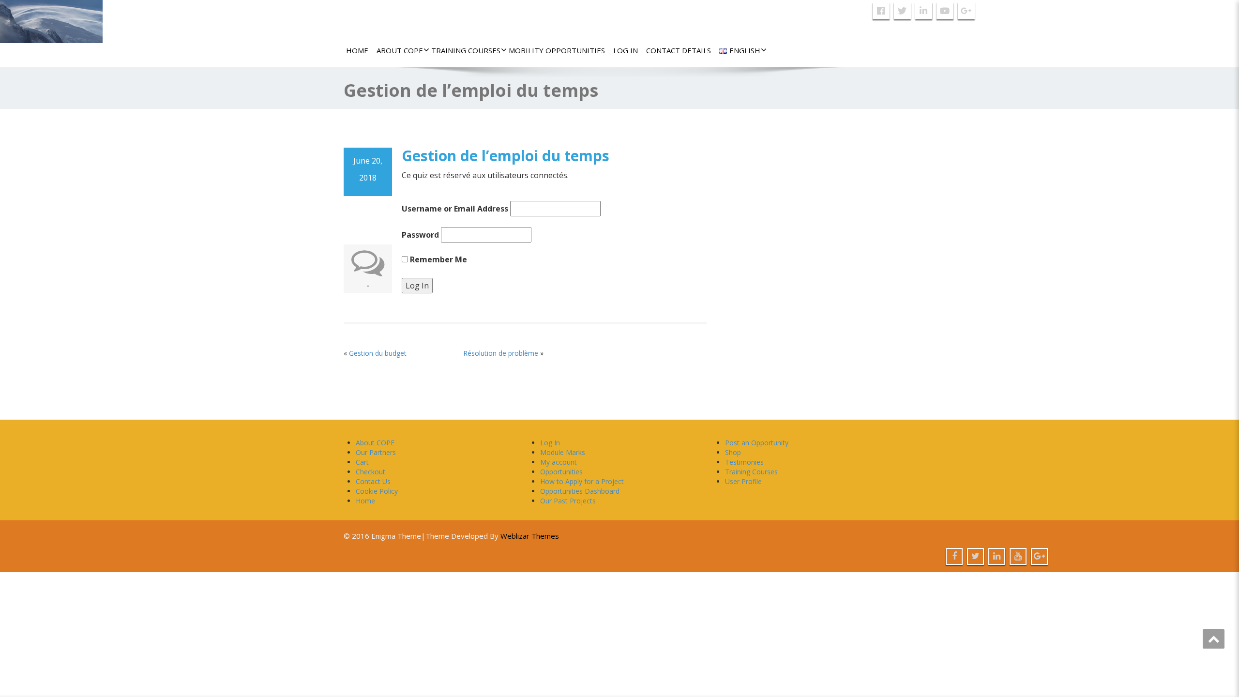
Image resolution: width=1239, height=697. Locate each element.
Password (420, 234)
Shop (733, 452)
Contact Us (373, 481)
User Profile (743, 481)
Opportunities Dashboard (580, 491)
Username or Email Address (455, 208)
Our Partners (376, 452)
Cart (362, 462)
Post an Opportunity (756, 442)
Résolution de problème (500, 353)
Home (357, 50)
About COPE (400, 50)
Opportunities (561, 471)
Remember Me (437, 259)
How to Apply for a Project (582, 481)
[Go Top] (1213, 639)
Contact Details (678, 50)
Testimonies (744, 462)
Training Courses (465, 50)
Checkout (370, 471)
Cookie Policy (377, 491)
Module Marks (562, 452)
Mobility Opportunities (557, 50)
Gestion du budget (378, 353)
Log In (625, 50)
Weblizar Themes (529, 536)
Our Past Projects (568, 500)
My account (558, 462)
